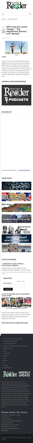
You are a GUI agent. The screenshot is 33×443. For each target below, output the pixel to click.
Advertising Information (10, 343)
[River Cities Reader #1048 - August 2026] (16, 141)
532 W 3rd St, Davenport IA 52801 (10, 415)
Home (3, 19)
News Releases (7, 368)
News (4, 351)
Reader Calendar (8, 348)
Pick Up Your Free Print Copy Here (12, 339)
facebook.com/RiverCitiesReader (10, 428)
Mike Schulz (7, 38)
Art (4, 363)
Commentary (6, 353)
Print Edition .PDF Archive (10, 341)
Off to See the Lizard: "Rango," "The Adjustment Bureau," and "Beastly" (17, 30)
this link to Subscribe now (17, 323)
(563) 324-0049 (5, 417)
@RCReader (4, 430)
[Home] (16, 5)
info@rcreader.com (6, 419)
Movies (5, 360)
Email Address (8, 283)
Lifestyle (5, 365)
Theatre (5, 355)
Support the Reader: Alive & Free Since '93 (15, 346)
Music (5, 358)
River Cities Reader (25, 170)
